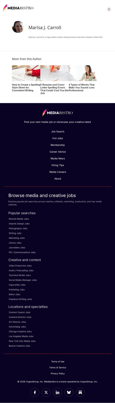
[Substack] (80, 392)
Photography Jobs (18, 228)
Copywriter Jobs (17, 284)
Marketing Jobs (17, 238)
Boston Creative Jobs (19, 346)
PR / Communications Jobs (22, 252)
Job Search (57, 131)
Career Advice (58, 151)
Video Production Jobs (20, 265)
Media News (58, 158)
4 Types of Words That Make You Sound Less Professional (82, 87)
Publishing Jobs (17, 289)
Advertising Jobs (17, 326)
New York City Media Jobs (22, 341)
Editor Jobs (14, 294)
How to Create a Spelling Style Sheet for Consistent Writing (26, 87)
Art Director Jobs (17, 322)
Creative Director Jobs (20, 317)
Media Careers (57, 171)
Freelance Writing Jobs (20, 299)
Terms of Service (57, 367)
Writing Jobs (15, 233)
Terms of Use (57, 361)
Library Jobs (15, 242)
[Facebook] (34, 392)
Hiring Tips (58, 165)
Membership (58, 144)
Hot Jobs (57, 138)
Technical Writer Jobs (20, 275)
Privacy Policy (58, 373)
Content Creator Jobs (19, 312)
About (57, 178)
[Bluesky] (68, 392)
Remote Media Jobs (19, 219)
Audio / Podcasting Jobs (21, 270)
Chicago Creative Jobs (20, 331)
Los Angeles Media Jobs (21, 336)
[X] (46, 392)
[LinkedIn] (57, 392)
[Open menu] (109, 9)
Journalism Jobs (17, 247)
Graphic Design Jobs (19, 223)
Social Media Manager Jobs (23, 280)
